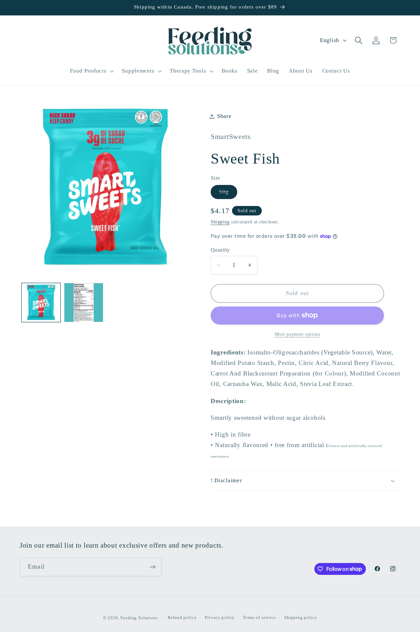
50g (228, 193)
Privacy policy (220, 617)
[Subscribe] (152, 567)
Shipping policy (300, 617)
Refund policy (182, 617)
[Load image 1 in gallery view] (41, 302)
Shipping (220, 221)
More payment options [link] (297, 334)
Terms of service (259, 617)
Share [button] (224, 116)
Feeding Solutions (139, 617)
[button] (91, 71)
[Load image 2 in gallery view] (83, 302)
